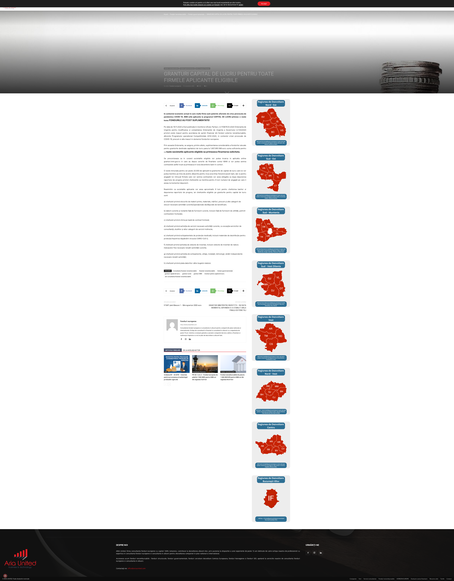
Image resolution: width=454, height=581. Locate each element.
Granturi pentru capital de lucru (214, 274)
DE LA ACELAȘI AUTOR (191, 350)
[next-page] (169, 384)
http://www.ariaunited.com (188, 324)
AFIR (166, 372)
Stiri (360, 579)
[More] (243, 105)
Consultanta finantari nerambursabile (185, 271)
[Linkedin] (191, 339)
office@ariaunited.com (137, 568)
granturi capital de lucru (172, 274)
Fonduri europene (175, 86)
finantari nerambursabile (207, 271)
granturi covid (186, 274)
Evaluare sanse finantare (419, 579)
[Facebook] (182, 339)
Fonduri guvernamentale (196, 14)
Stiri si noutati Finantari (203, 68)
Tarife (442, 579)
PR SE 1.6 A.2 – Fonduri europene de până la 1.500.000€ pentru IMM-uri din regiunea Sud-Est (205, 377)
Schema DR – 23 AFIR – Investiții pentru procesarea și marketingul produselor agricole (175, 377)
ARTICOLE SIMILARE (172, 350)
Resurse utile (434, 579)
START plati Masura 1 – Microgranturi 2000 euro (182, 305)
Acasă (166, 14)
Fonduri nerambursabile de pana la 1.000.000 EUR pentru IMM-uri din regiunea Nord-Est (232, 377)
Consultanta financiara (199, 372)
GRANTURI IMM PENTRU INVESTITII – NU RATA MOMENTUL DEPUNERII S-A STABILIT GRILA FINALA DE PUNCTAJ (227, 307)
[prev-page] (165, 384)
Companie (353, 579)
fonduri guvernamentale (225, 271)
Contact (449, 579)
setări (241, 5)
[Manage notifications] (5, 576)
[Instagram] (186, 339)
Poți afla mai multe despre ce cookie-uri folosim (201, 5)
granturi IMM (198, 274)
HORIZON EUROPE (403, 579)
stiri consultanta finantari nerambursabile (178, 276)
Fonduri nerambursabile (178, 14)
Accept (264, 4)
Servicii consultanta (370, 579)
